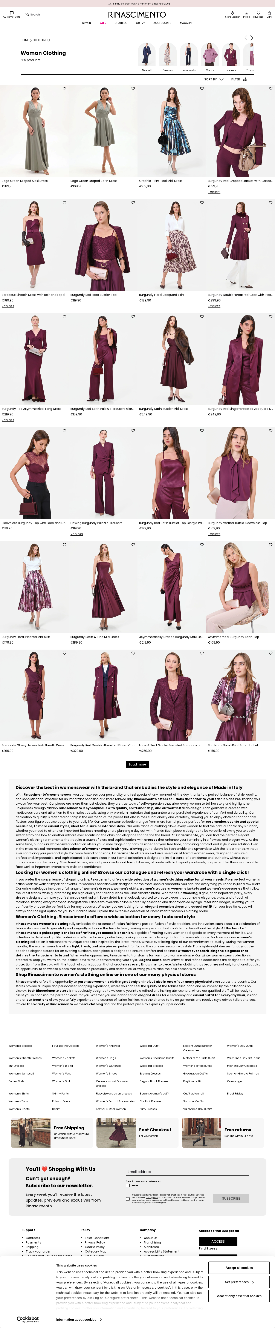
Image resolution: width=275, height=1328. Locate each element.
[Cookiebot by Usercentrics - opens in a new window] (28, 1319)
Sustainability (154, 1256)
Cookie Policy (95, 1247)
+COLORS (214, 192)
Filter (235, 79)
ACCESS (218, 1241)
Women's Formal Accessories (115, 1101)
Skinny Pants (60, 1093)
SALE (102, 23)
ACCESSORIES (162, 23)
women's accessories (224, 888)
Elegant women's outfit (154, 1093)
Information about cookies (76, 1319)
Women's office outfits (197, 1066)
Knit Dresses (16, 1066)
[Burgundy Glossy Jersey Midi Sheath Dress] (34, 695)
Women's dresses (20, 1046)
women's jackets (185, 888)
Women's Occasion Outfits (157, 1058)
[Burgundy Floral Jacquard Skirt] (172, 245)
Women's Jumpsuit (21, 1073)
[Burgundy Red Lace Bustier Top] (103, 245)
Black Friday (235, 1093)
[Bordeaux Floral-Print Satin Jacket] (240, 695)
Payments (33, 1242)
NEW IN (86, 23)
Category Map (95, 1251)
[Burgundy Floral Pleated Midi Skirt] (34, 587)
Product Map (94, 1256)
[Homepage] (137, 15)
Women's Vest (61, 1073)
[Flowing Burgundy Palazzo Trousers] (103, 473)
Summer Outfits (193, 1101)
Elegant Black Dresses (154, 1081)
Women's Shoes (106, 1073)
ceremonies (216, 821)
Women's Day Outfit (240, 1046)
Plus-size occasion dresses (114, 1093)
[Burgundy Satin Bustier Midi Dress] (172, 359)
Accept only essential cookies (239, 1296)
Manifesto (151, 1247)
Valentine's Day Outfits (197, 1109)
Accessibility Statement (162, 1251)
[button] (251, 37)
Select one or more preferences (143, 1181)
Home (25, 40)
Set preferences (237, 1282)
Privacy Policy (95, 1242)
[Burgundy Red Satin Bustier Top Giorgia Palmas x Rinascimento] (172, 473)
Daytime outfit (192, 1081)
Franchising (152, 1242)
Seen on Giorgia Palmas (243, 1073)
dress (20, 897)
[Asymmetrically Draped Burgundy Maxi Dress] (172, 587)
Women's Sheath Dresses (25, 1058)
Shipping (32, 1247)
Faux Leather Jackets (65, 1046)
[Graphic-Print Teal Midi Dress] (172, 131)
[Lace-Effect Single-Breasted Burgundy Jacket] (172, 695)
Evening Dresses (150, 1073)
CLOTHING (121, 23)
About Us (150, 1238)
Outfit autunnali (193, 1093)
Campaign (234, 1081)
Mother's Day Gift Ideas (242, 1066)
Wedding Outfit (149, 1046)
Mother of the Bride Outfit (199, 1058)
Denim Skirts (16, 1081)
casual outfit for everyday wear (219, 995)
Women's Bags (106, 1058)
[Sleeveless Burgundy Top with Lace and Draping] (34, 473)
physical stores (208, 981)
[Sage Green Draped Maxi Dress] (34, 131)
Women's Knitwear (108, 1046)
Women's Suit (61, 1081)
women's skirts (126, 888)
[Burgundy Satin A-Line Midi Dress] (103, 587)
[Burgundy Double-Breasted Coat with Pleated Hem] (240, 245)
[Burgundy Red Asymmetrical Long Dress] (34, 359)
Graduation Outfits (195, 1073)
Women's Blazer (62, 1066)
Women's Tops (18, 1101)
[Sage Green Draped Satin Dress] (103, 131)
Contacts (33, 1238)
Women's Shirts (19, 1093)
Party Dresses (148, 1109)
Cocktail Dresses (150, 1101)
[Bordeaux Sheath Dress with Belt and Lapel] (34, 245)
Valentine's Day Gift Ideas (243, 1058)
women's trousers (155, 888)
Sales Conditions (97, 1238)
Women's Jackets (63, 1058)
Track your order (38, 1251)
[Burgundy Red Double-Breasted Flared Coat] (103, 695)
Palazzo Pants (61, 1101)
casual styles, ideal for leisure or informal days (86, 826)
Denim (56, 1109)
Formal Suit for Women (111, 1109)
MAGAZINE (186, 23)
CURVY (140, 23)
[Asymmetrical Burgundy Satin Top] (240, 587)
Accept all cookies (239, 1268)
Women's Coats (19, 1109)
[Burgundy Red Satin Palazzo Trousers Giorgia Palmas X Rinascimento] (103, 359)
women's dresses (98, 888)
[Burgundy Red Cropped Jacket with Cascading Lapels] (240, 131)
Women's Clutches (108, 1066)
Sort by (210, 79)
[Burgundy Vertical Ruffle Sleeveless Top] (240, 473)
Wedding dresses (151, 1066)
